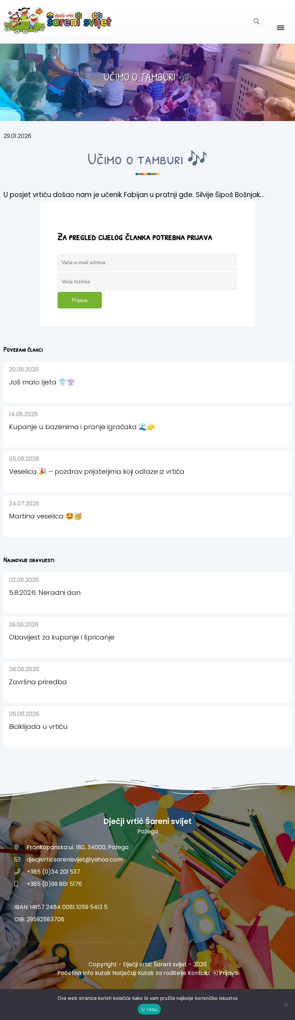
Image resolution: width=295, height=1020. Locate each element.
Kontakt (199, 973)
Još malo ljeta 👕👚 (42, 382)
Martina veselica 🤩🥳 (45, 516)
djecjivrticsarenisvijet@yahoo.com (75, 859)
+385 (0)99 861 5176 (54, 884)
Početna (69, 973)
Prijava (79, 300)
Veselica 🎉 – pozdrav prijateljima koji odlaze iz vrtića (97, 471)
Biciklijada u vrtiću (38, 726)
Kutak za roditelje (162, 973)
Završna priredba (38, 682)
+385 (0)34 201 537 (53, 872)
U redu (149, 1009)
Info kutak (97, 973)
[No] (286, 1004)
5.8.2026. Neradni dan (45, 592)
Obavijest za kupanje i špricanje (61, 637)
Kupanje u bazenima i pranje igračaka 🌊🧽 (82, 427)
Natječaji (124, 973)
